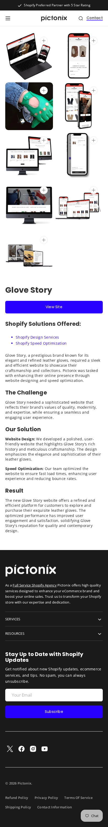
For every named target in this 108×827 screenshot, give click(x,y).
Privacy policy (46, 797)
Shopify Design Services (37, 337)
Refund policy (16, 797)
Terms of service (78, 797)
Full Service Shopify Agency (34, 585)
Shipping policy (18, 807)
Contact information (54, 807)
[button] (8, 18)
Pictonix (24, 783)
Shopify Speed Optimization (41, 343)
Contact (95, 18)
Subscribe (54, 711)
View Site (54, 307)
